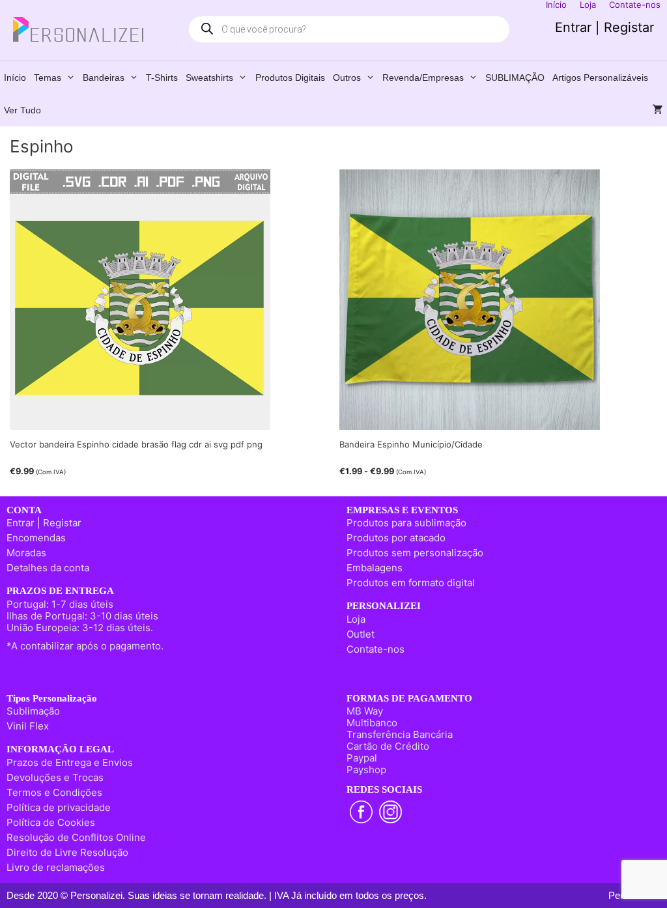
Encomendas (36, 538)
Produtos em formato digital (411, 582)
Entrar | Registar (604, 27)
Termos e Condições (54, 792)
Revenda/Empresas (423, 77)
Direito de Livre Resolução (67, 852)
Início (15, 77)
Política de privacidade (59, 807)
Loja (356, 619)
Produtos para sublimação (406, 523)
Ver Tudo (22, 110)
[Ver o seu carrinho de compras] (658, 110)
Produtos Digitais (290, 77)
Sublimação (33, 711)
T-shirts (162, 77)
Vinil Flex (28, 726)
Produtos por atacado (396, 538)
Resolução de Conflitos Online (76, 837)
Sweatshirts (209, 77)
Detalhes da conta (48, 567)
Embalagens (375, 567)
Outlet (361, 634)
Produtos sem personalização (415, 552)
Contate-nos (375, 649)
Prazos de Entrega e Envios (70, 762)
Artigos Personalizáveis (600, 77)
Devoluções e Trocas (55, 777)
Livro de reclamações (56, 867)
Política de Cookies (51, 822)
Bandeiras (103, 77)
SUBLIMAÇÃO (515, 77)
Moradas (26, 552)
